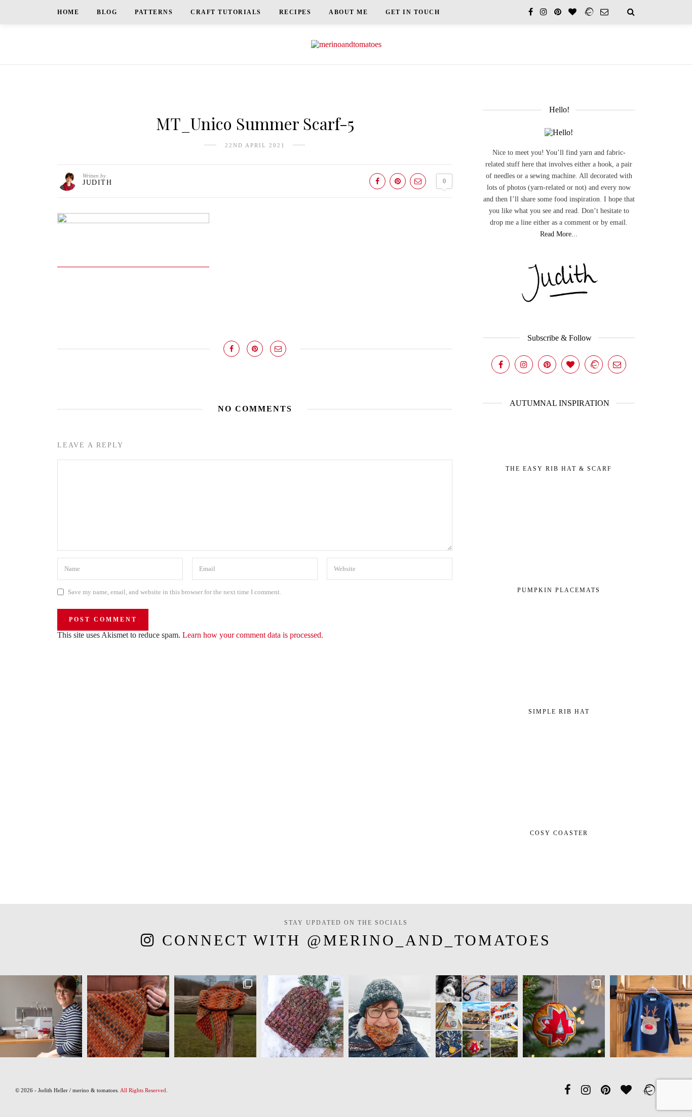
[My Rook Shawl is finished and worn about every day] (215, 1016)
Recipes (295, 12)
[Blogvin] (570, 364)
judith (97, 182)
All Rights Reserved (143, 1090)
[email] (604, 12)
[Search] (631, 12)
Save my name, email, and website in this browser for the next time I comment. (174, 592)
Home (68, 12)
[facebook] (530, 12)
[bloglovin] (572, 12)
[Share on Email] (418, 181)
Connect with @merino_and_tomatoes (356, 940)
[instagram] (543, 12)
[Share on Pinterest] (398, 181)
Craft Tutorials (225, 12)
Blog (107, 12)
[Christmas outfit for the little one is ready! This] (651, 1016)
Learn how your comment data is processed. (252, 635)
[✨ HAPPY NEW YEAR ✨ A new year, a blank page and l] (390, 1016)
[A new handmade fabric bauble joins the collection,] (564, 1016)
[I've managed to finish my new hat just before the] (302, 1016)
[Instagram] (524, 364)
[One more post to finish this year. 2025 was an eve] (477, 1016)
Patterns (154, 12)
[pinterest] (557, 12)
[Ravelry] (594, 364)
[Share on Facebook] (377, 181)
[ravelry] (588, 12)
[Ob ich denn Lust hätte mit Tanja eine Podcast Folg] (41, 1016)
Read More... (559, 234)
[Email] (617, 364)
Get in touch (413, 12)
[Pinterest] (547, 364)
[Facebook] (500, 364)
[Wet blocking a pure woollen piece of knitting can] (128, 1016)
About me (348, 12)
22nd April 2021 (255, 145)
